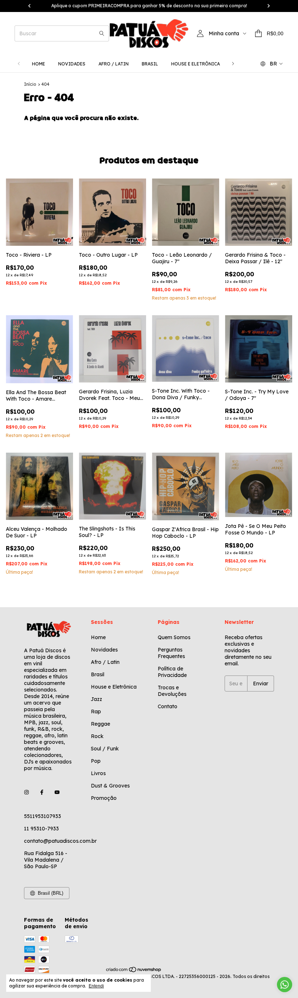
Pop (96, 761)
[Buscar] (101, 33)
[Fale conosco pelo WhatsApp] (284, 984)
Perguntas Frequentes (171, 653)
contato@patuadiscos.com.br (60, 841)
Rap (96, 711)
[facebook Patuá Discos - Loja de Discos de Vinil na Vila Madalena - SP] (41, 792)
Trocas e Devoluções (172, 690)
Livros (98, 773)
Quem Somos (174, 637)
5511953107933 (42, 816)
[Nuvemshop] (134, 971)
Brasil (150, 64)
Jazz (96, 699)
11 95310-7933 (41, 828)
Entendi (96, 986)
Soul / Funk (105, 748)
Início (30, 84)
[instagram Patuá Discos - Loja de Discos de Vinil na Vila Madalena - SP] (26, 792)
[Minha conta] (200, 33)
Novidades (71, 64)
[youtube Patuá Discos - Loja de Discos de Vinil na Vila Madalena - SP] (57, 792)
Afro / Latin (113, 64)
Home (38, 64)
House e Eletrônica (195, 64)
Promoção (104, 798)
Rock (97, 736)
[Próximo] (233, 63)
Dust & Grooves (110, 785)
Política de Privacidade (172, 671)
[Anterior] (19, 63)
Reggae (100, 724)
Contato (167, 706)
